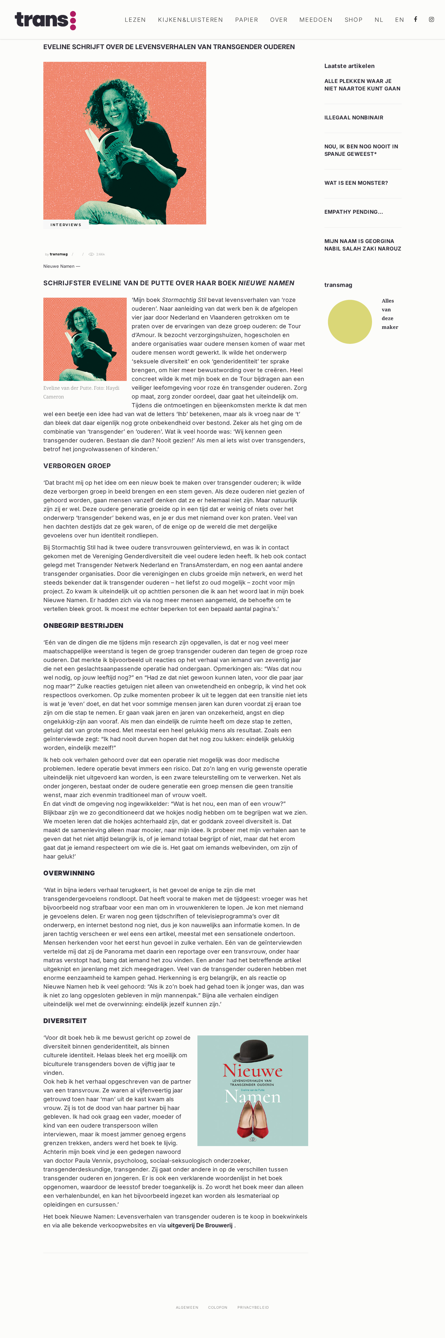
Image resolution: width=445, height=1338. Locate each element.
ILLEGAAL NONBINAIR (354, 117)
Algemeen (187, 1307)
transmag (59, 254)
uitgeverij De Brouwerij (200, 1225)
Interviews (66, 225)
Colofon (218, 1307)
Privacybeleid (253, 1307)
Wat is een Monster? (356, 183)
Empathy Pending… (353, 212)
